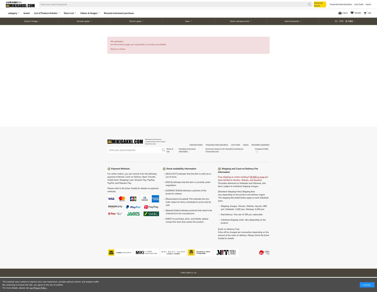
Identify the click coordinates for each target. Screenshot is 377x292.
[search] (309, 4)
